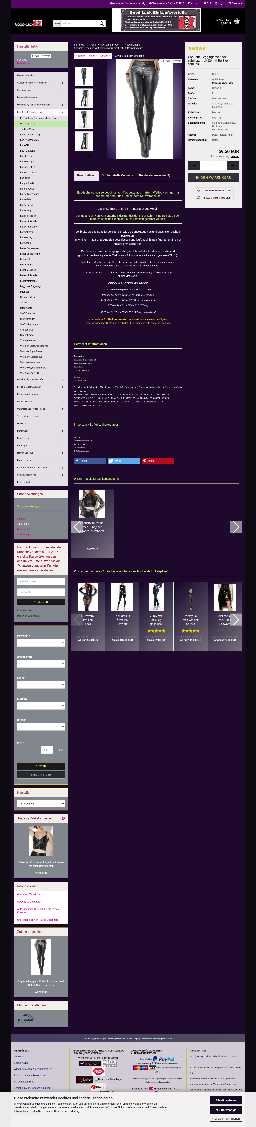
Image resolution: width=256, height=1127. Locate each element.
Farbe (21, 678)
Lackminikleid (27, 167)
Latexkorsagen (28, 215)
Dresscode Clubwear (27, 97)
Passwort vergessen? (28, 616)
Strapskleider (27, 335)
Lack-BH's (25, 145)
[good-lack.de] (30, 23)
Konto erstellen (25, 610)
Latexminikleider (29, 221)
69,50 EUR (41, 992)
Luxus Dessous (24, 401)
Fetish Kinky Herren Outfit (30, 379)
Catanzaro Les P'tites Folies (31, 409)
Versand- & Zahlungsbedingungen (32, 1088)
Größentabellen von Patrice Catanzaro (37, 919)
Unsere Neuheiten (26, 75)
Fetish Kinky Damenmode (30, 112)
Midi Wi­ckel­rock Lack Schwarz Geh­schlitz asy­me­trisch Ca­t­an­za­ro (224, 620)
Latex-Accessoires (29, 194)
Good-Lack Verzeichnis (29, 894)
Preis (20, 743)
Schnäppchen (24, 90)
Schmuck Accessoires (28, 416)
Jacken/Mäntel (28, 129)
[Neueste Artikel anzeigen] (63, 818)
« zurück (80, 55)
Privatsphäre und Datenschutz (30, 1075)
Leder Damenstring (30, 253)
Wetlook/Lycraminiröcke (33, 367)
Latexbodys (26, 210)
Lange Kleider (27, 183)
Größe (21, 720)
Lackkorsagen (27, 161)
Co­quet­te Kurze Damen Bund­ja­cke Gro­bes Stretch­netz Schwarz (92, 527)
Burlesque (22, 445)
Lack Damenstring (30, 134)
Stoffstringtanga (29, 324)
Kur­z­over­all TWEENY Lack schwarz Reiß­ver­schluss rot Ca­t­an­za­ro (88, 620)
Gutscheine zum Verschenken (32, 82)
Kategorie (23, 636)
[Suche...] (102, 23)
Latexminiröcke (28, 226)
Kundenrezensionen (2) (154, 175)
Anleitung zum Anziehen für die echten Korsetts (38, 911)
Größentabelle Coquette (117, 175)
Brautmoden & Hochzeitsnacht (32, 467)
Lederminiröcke (28, 281)
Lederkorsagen (28, 270)
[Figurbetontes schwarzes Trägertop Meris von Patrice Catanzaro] (41, 841)
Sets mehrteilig (28, 297)
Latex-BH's (25, 199)
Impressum (20, 1056)
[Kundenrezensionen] (197, 50)
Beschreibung (86, 175)
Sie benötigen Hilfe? (24, 1081)
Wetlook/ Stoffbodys (31, 356)
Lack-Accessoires (29, 140)
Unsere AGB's (21, 1062)
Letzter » (105, 55)
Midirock (24, 291)
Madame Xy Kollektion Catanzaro (33, 104)
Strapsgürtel (26, 329)
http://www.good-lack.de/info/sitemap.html (213, 1056)
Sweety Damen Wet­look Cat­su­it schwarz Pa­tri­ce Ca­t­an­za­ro (191, 620)
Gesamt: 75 (23, 529)
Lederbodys (26, 264)
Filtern (41, 766)
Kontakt (195, 3)
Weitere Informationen (226, 1118)
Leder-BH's (25, 259)
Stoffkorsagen (27, 319)
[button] (207, 4)
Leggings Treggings (30, 286)
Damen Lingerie (25, 460)
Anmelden (41, 602)
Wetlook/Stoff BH (29, 373)
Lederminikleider (29, 275)
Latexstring (26, 237)
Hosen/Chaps (27, 123)
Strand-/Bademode (26, 475)
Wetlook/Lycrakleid (30, 362)
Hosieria (21, 423)
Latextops (25, 243)
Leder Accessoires (29, 248)
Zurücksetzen (41, 774)
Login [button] (220, 3)
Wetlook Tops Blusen (31, 351)
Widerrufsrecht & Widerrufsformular (33, 1069)
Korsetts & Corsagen (27, 394)
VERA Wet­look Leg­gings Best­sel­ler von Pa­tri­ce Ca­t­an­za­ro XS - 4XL (156, 620)
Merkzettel (237, 3)
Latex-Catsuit (27, 205)
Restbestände (24, 482)
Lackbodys (26, 156)
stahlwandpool (25, 534)
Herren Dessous (25, 453)
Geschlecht (24, 657)
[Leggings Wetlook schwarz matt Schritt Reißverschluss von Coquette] (144, 108)
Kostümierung (24, 438)
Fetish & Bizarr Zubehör (29, 387)
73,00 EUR (41, 873)
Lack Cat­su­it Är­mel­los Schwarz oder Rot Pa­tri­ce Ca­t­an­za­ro (122, 620)
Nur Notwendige (226, 1110)
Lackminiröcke (28, 172)
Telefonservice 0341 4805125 (168, 3)
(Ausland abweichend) (223, 83)
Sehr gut (21, 518)
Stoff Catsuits (27, 313)
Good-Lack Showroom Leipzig (129, 3)
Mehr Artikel (23, 63)
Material (23, 699)
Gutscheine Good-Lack (29, 901)
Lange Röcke (27, 188)
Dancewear (22, 431)
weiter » (93, 55)
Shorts (23, 302)
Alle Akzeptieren (226, 1100)
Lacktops (25, 178)
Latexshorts (26, 232)
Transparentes (28, 340)
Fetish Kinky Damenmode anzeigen (39, 118)
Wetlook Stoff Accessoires (34, 346)
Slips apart (26, 308)
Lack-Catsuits (27, 150)
